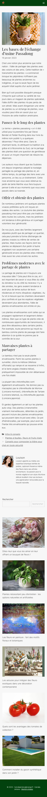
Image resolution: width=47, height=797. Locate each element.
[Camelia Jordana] (3, 3)
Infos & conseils (12, 434)
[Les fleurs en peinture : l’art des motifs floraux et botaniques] (23, 632)
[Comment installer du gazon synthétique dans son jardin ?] (23, 764)
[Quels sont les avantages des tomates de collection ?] (23, 721)
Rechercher (7, 499)
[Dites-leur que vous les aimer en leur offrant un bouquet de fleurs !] (23, 546)
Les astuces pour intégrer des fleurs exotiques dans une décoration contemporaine (19, 683)
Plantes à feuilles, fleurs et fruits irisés (23, 438)
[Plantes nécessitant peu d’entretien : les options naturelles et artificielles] (23, 589)
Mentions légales (27, 789)
